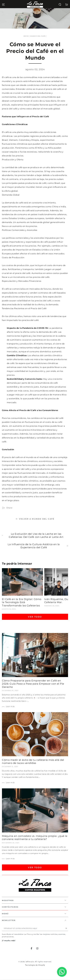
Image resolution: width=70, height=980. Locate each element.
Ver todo (35, 617)
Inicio (26, 36)
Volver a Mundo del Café (36, 519)
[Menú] (3, 4)
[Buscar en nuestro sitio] (59, 4)
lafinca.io (30, 962)
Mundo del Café (37, 36)
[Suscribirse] (66, 928)
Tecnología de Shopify (35, 965)
